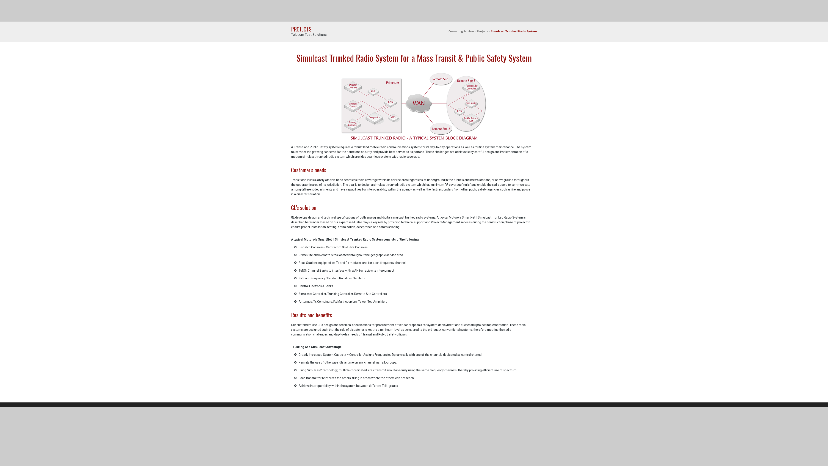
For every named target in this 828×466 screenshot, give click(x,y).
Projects (482, 31)
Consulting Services (461, 31)
